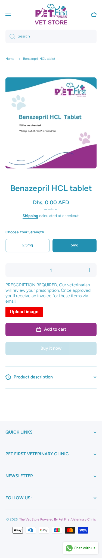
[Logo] (51, 15)
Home (9, 59)
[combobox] (51, 36)
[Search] (10, 36)
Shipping (30, 216)
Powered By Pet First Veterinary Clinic (68, 519)
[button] (94, 14)
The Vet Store (29, 519)
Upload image (24, 311)
